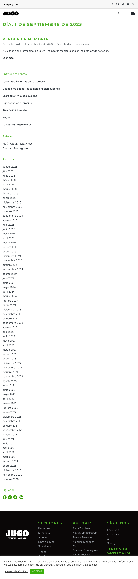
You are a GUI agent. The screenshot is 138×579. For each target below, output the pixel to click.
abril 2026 (8, 184)
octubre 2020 (11, 479)
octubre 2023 (11, 318)
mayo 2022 (9, 394)
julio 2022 (8, 385)
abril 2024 (9, 291)
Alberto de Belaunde (85, 533)
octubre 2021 (10, 425)
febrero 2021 (10, 461)
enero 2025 (9, 251)
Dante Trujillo (64, 44)
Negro (6, 117)
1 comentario (82, 44)
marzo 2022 (10, 403)
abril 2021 (8, 452)
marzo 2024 (10, 296)
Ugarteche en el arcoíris (17, 103)
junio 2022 (9, 390)
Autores (43, 537)
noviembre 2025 (12, 206)
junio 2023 (9, 336)
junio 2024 (9, 282)
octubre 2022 (11, 372)
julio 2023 (8, 331)
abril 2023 (9, 345)
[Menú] (133, 13)
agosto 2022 (10, 381)
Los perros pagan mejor (17, 124)
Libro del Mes (46, 541)
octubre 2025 (11, 211)
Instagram (113, 534)
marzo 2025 (10, 242)
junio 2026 (9, 175)
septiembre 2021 (13, 430)
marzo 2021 (9, 456)
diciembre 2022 (12, 363)
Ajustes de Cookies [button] (16, 571)
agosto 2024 (10, 273)
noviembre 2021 (12, 421)
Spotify (111, 543)
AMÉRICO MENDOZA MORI (18, 143)
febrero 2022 (10, 407)
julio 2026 (8, 171)
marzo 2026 (10, 189)
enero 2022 (9, 412)
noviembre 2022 (12, 367)
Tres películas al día (15, 110)
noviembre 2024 (12, 260)
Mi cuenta (44, 533)
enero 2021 (9, 465)
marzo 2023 (10, 349)
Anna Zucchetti (82, 528)
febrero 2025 (10, 247)
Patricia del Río (82, 554)
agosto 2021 (10, 434)
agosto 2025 (10, 220)
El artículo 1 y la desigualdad (20, 95)
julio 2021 (8, 439)
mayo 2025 (9, 233)
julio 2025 (8, 224)
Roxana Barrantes (83, 537)
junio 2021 (9, 443)
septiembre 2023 (13, 322)
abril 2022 (8, 398)
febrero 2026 (10, 193)
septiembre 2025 (13, 215)
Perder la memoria (25, 39)
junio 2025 (9, 229)
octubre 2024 (11, 265)
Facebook (113, 530)
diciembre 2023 (12, 309)
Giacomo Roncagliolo (15, 148)
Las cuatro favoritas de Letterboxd (24, 81)
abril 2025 (8, 238)
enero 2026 (9, 197)
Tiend (41, 551)
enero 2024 (9, 305)
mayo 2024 (9, 287)
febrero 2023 (10, 354)
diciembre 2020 (12, 470)
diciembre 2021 (12, 416)
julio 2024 (8, 278)
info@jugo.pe (11, 4)
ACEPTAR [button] (37, 571)
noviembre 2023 (12, 314)
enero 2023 (9, 358)
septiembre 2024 (13, 269)
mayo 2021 (9, 447)
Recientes (44, 528)
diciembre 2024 (12, 256)
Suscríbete (44, 546)
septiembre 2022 (13, 376)
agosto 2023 (10, 327)
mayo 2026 (9, 180)
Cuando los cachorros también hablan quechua (31, 88)
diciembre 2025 (12, 202)
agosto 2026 (10, 166)
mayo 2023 (9, 340)
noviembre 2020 (12, 474)
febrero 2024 (10, 300)
